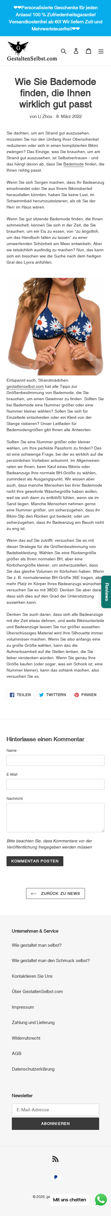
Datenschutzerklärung (33, 1068)
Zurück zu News (60, 893)
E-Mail (12, 774)
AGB (16, 1053)
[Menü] (101, 51)
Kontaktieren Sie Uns (32, 976)
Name (12, 750)
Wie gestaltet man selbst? (37, 945)
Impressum (23, 1007)
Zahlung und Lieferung (33, 1022)
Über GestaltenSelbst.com (37, 991)
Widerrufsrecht (26, 1038)
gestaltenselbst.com (25, 386)
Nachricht (15, 798)
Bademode (73, 164)
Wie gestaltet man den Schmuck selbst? (51, 960)
